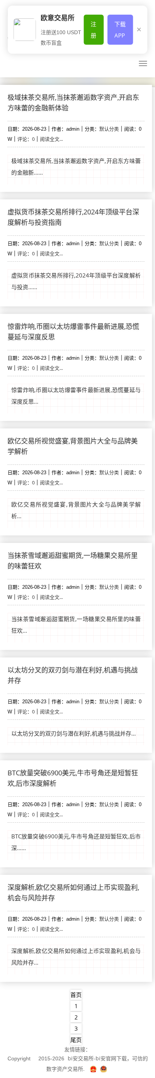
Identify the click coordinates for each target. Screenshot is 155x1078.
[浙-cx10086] (94, 1068)
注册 (93, 29)
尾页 (76, 1039)
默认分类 (109, 128)
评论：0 (26, 139)
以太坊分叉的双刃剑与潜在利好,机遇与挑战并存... (73, 733)
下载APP (120, 29)
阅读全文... (51, 139)
